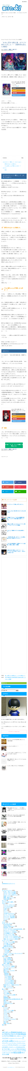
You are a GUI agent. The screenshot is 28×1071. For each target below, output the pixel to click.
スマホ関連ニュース (9, 933)
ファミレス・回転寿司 (9, 917)
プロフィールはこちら (15, 731)
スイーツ (6, 911)
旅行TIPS (6, 969)
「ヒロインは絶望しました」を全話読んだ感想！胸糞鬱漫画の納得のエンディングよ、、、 (17, 858)
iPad (5, 1035)
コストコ (6, 992)
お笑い (15, 1035)
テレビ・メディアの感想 (10, 893)
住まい (5, 996)
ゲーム (5, 1013)
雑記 (3, 1024)
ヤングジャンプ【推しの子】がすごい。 (15, 504)
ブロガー (6, 949)
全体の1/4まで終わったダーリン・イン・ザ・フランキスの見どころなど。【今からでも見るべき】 (16, 551)
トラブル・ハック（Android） (11, 936)
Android (19, 1032)
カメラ (5, 1009)
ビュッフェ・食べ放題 (9, 916)
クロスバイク (7, 1012)
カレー (5, 910)
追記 (6, 169)
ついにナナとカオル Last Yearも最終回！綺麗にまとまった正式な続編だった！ (17, 872)
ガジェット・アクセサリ (10, 930)
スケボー (6, 1014)
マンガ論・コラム (8, 943)
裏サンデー (15, 49)
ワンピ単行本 (7, 944)
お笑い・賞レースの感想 (10, 891)
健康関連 (6, 997)
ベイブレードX (14, 1049)
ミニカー (6, 1020)
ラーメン (6, 919)
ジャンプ (23, 1041)
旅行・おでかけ (6, 964)
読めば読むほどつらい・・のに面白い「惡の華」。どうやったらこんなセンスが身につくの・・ (17, 809)
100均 (9, 1032)
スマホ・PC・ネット (7, 923)
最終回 (10, 49)
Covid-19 (24, 1032)
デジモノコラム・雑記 (9, 934)
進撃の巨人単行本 (8, 946)
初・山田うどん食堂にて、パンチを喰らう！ (15, 675)
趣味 (3, 1006)
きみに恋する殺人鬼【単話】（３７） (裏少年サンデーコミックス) (18, 83)
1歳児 (3, 1032)
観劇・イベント (7, 986)
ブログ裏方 (7, 950)
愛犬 (5, 1000)
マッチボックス (4, 1050)
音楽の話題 (6, 899)
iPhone (7, 1035)
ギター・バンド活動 (9, 1010)
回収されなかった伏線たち (10, 164)
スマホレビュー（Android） (10, 931)
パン (15, 1047)
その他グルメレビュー (9, 913)
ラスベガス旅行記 (9, 982)
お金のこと (19, 1035)
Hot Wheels (22, 1034)
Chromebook (7, 924)
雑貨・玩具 (6, 1023)
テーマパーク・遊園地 (9, 966)
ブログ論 (6, 951)
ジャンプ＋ (5, 1043)
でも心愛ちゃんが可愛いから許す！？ (13, 165)
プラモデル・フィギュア (10, 1019)
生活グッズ (6, 1002)
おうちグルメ (7, 907)
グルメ (3, 903)
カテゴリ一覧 (10, 16)
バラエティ (11, 1047)
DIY (3, 1034)
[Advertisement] (14, 28)
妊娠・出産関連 (7, 959)
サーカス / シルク (8, 987)
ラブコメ (19, 1050)
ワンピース (8, 1052)
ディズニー (14, 1043)
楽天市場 (15, 92)
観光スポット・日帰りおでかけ (11, 984)
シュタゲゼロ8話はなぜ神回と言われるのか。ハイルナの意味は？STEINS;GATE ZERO (17, 837)
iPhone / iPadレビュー (9, 926)
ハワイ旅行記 (8, 979)
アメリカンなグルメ (9, 906)
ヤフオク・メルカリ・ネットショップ (13, 953)
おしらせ (4, 900)
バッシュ (6, 1016)
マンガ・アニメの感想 (9, 941)
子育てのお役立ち (8, 962)
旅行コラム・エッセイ (9, 970)
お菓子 (5, 909)
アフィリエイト (18, 1038)
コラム (3, 921)
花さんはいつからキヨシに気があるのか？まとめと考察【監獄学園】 (16, 815)
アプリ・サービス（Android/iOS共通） (13, 929)
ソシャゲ (10, 1043)
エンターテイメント (7, 890)
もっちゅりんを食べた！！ (13, 746)
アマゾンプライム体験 (9, 994)
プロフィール (4, 16)
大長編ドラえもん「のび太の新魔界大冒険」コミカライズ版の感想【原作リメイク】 (15, 518)
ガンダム (16, 1041)
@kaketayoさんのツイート (8, 883)
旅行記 (5, 972)
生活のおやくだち (8, 1003)
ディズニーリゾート (9, 967)
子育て (3, 956)
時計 (5, 1022)
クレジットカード (8, 990)
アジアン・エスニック (9, 904)
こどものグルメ (12, 1038)
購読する (5, 683)
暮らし (3, 989)
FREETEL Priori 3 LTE (11, 1034)
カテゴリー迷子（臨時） (8, 901)
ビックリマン (7, 1017)
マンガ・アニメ (6, 940)
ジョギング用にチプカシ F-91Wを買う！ (16, 765)
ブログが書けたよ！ (11, 1067)
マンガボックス (10, 1050)
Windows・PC (7, 927)
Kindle (14, 88)
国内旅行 (6, 973)
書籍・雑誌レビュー (9, 897)
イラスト (6, 1007)
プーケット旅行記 (9, 980)
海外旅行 (6, 974)
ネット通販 (6, 993)
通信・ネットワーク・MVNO (11, 939)
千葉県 (12, 1052)
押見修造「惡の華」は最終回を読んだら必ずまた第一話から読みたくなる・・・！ (17, 830)
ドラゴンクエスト (13, 1045)
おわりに (5, 167)
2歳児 (6, 1032)
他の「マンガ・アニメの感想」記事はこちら (14, 445)
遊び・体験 (6, 963)
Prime (11, 1036)
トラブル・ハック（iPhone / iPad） (12, 937)
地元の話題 (17, 1052)
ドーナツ (20, 1045)
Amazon (15, 90)
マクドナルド (21, 1049)
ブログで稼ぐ (7, 1049)
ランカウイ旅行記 (9, 983)
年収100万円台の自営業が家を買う (12, 999)
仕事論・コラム (7, 954)
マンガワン (5, 49)
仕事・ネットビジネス (7, 947)
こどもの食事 (7, 957)
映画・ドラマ (7, 896)
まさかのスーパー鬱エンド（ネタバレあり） (12, 162)
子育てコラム (7, 960)
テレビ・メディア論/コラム (10, 894)
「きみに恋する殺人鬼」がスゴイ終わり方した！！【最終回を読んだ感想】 (17, 865)
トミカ (19, 1043)
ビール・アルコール (9, 914)
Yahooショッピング (17, 95)
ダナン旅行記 (8, 977)
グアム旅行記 (8, 976)
